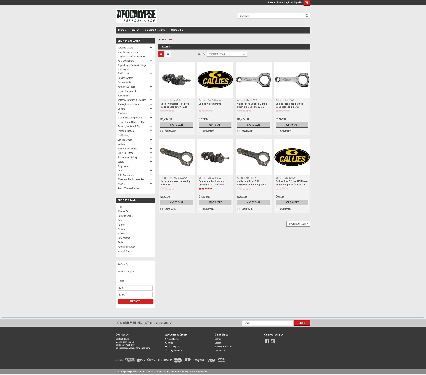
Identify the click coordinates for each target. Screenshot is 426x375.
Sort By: (202, 54)
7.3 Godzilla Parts (126, 60)
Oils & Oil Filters (125, 152)
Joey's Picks (124, 95)
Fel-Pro (121, 224)
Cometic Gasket (125, 215)
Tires (120, 170)
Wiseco (121, 229)
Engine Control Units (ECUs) (131, 122)
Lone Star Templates (198, 372)
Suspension (123, 166)
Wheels (121, 183)
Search (135, 29)
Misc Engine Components (130, 117)
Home (161, 39)
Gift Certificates (172, 339)
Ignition (121, 144)
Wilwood (122, 233)
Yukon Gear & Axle (126, 246)
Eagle (120, 242)
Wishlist (169, 343)
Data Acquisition (126, 175)
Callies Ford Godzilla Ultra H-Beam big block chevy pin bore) (252, 106)
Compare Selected (298, 224)
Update (135, 301)
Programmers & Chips (128, 157)
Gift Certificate (275, 2)
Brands (122, 29)
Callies (170, 39)
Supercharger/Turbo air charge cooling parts (132, 67)
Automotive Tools (126, 86)
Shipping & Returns (155, 29)
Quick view (176, 95)
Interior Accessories (127, 148)
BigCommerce (172, 372)
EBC (120, 207)
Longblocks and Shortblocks (131, 56)
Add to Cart (176, 124)
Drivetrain (122, 113)
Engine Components (127, 91)
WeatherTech (124, 211)
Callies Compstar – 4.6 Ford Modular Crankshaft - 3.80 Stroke (174, 106)
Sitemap (151, 372)
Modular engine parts (128, 52)
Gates (120, 220)
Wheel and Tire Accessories (131, 179)
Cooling (121, 108)
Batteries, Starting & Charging (132, 99)
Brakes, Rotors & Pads (128, 104)
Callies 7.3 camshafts (210, 103)
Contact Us (177, 29)
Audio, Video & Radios (128, 188)
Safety (121, 161)
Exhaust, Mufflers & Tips (129, 126)
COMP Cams (124, 237)
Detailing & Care (125, 47)
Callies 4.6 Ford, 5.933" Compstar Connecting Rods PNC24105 (251, 184)
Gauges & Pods (125, 139)
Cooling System (125, 77)
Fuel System (123, 73)
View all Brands (125, 251)
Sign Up (298, 2)
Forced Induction (126, 130)
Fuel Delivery (123, 135)
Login (287, 2)
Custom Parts (124, 82)
